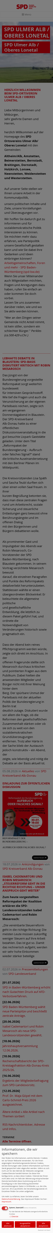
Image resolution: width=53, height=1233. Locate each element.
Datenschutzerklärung (11, 1199)
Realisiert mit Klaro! (44, 1230)
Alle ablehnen (8, 1224)
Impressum (6, 1201)
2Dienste (13, 1216)
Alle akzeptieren (43, 1224)
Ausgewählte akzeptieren (25, 1224)
